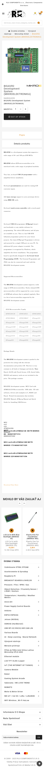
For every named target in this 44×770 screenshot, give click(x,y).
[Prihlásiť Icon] (35, 13)
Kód (5, 98)
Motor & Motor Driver (13, 692)
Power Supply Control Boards (17, 606)
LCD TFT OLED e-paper (14, 661)
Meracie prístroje (12, 646)
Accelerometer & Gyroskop (16, 572)
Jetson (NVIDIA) (11, 619)
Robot (7, 674)
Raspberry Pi (10, 576)
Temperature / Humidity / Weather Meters (19, 596)
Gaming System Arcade (14, 678)
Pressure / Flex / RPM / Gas (16, 585)
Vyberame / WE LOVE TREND (17, 683)
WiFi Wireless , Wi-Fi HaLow (16, 700)
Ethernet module (11, 656)
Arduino (7, 611)
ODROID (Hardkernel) (13, 624)
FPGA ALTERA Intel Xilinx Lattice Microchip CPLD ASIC (19, 651)
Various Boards (11, 633)
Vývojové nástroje (12, 641)
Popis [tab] (22, 135)
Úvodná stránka (12, 561)
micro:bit (8, 602)
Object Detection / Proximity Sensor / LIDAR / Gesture (21, 590)
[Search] (39, 23)
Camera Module (11, 670)
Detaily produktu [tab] (22, 144)
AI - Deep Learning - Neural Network (20, 637)
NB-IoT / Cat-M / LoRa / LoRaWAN (19, 696)
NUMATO (8, 687)
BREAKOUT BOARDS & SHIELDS (18, 580)
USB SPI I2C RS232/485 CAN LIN (18, 628)
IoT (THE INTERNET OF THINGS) (18, 665)
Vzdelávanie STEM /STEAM (16, 567)
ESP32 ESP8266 (11, 615)
